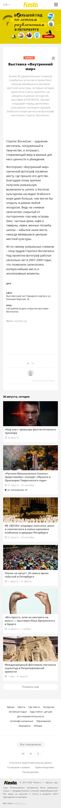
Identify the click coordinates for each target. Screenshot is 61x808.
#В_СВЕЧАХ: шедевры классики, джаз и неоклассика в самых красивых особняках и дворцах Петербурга (29, 529)
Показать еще (30, 686)
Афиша (29, 58)
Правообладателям (44, 767)
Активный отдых (18, 711)
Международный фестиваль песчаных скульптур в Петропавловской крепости (30, 668)
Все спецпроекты (30, 744)
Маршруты (25, 725)
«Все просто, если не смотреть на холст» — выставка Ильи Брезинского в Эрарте (30, 621)
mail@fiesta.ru (19, 803)
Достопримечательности (30, 716)
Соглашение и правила (18, 767)
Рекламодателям (30, 772)
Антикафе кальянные (21, 721)
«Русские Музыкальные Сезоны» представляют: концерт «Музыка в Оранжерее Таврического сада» (28, 477)
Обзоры (38, 725)
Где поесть (34, 707)
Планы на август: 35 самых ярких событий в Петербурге (26, 574)
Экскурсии (48, 707)
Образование (43, 721)
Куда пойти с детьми (41, 711)
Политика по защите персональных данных (30, 762)
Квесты (21, 707)
